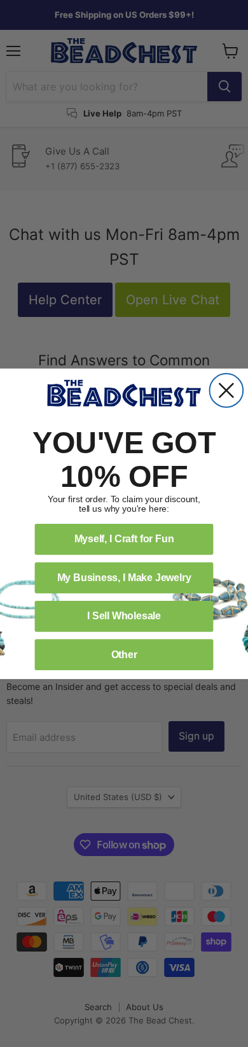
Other (124, 654)
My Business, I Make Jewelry (124, 577)
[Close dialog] (227, 390)
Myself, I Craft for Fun (124, 538)
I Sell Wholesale (124, 615)
